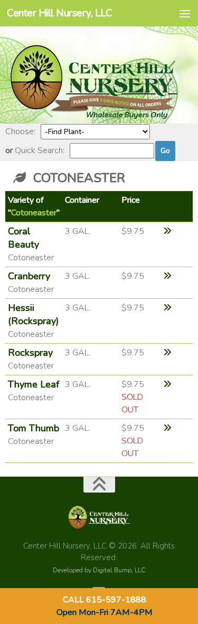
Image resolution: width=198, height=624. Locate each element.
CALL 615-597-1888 (104, 600)
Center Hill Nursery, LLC (59, 13)
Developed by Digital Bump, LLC (99, 570)
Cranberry (29, 276)
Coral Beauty (23, 238)
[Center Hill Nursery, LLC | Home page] (99, 117)
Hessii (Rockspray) (33, 314)
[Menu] (185, 13)
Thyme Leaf (33, 384)
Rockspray (30, 352)
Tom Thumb (33, 428)
